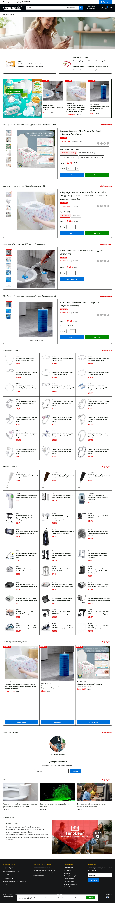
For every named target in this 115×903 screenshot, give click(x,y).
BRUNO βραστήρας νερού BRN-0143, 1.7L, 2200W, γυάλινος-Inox (98, 626)
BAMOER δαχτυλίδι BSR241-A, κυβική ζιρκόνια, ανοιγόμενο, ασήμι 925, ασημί (98, 403)
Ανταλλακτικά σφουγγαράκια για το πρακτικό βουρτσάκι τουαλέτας (99, 108)
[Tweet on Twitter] (104, 143)
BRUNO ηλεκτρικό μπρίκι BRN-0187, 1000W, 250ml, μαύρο (98, 516)
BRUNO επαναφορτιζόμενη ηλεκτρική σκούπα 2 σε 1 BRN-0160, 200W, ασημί (99, 599)
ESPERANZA (19, 472)
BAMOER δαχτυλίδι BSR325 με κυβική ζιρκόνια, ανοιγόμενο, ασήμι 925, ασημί (98, 419)
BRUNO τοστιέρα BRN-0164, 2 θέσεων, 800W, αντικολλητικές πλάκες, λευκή (26, 599)
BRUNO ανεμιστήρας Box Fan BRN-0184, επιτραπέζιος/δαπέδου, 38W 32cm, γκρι (98, 533)
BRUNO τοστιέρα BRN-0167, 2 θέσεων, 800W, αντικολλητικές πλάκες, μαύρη (26, 585)
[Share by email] (108, 143)
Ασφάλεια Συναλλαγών (70, 884)
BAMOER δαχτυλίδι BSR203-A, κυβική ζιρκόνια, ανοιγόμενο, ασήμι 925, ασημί (62, 403)
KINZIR (17, 551)
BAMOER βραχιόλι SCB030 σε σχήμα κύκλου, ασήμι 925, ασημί (26, 373)
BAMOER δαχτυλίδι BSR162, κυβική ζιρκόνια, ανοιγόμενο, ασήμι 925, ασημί (26, 403)
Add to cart (72, 175)
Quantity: (62, 168)
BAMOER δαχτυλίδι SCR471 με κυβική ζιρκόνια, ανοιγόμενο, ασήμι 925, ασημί (62, 451)
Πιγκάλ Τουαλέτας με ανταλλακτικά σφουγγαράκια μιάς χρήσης (53, 107)
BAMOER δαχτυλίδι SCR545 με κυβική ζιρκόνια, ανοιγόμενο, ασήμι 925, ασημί (98, 451)
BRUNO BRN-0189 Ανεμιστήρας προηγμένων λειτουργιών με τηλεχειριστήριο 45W (61, 518)
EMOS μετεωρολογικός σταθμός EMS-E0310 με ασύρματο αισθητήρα (63, 496)
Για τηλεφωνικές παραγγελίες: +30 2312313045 (16, 2)
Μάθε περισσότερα (14, 91)
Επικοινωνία (67, 870)
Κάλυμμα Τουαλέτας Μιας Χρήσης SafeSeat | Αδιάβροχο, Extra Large (90, 685)
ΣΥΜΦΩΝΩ (91, 897)
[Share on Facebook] (98, 143)
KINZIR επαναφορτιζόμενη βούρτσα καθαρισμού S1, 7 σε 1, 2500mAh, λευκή (26, 555)
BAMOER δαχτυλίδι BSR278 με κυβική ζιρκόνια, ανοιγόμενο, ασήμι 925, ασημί (26, 419)
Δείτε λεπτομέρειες (106, 186)
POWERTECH (91, 493)
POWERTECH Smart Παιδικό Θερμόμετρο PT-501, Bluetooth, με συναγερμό (98, 497)
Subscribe (75, 771)
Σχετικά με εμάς (68, 867)
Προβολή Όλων (107, 350)
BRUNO (17, 513)
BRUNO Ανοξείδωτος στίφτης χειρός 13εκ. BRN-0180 (26, 569)
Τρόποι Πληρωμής (69, 881)
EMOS (53, 493)
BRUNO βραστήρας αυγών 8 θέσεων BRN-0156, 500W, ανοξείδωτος (26, 613)
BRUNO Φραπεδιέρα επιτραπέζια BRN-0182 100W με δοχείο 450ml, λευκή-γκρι (97, 555)
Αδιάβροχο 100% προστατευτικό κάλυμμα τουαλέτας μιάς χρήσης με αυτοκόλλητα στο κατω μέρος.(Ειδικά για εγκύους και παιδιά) (76, 108)
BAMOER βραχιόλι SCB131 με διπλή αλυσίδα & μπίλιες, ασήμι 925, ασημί (26, 387)
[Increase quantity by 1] (77, 168)
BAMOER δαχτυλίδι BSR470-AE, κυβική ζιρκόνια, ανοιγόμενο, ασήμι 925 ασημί (98, 435)
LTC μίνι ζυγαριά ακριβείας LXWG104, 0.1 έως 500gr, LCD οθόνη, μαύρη (62, 599)
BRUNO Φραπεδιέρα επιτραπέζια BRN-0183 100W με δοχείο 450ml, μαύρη (61, 555)
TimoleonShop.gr (48, 103)
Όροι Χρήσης (68, 873)
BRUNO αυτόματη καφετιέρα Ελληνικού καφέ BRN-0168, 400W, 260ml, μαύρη (97, 570)
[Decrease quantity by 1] (68, 168)
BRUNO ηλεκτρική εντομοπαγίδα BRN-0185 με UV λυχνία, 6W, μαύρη (63, 532)
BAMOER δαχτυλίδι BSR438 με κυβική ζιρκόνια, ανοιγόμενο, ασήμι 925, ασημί (26, 435)
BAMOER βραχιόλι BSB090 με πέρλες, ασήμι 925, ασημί (62, 359)
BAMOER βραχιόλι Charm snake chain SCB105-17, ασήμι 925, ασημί (98, 359)
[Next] (111, 98)
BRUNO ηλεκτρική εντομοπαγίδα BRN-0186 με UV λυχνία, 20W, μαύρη (27, 532)
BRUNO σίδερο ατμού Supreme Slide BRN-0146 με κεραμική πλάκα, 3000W (26, 626)
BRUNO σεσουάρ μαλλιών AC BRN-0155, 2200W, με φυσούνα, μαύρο (62, 613)
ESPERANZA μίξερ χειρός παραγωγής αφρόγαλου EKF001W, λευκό (27, 476)
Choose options (21, 722)
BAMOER (18, 356)
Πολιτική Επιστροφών (70, 876)
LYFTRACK (18, 493)
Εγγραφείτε (106, 2)
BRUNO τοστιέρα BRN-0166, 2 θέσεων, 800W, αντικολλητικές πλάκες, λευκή (62, 585)
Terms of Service (69, 887)
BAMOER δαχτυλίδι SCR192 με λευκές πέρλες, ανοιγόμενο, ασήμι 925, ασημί (26, 451)
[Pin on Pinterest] (101, 143)
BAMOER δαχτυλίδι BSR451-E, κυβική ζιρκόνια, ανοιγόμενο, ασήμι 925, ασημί (62, 435)
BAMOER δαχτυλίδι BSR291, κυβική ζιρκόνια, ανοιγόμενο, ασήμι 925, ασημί (62, 419)
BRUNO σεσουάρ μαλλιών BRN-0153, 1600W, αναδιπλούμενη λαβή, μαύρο (98, 613)
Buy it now (97, 175)
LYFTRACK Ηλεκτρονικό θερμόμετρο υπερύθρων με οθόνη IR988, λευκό (26, 496)
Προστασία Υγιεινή (8, 14)
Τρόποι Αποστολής (69, 878)
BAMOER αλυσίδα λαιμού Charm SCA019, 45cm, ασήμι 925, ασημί (25, 359)
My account (90, 8)
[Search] (81, 8)
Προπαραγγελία (72, 279)
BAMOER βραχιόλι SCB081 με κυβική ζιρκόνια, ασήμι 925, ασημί (62, 373)
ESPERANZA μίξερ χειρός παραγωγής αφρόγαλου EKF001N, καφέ (63, 476)
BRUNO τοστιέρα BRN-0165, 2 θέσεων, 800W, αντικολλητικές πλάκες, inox (99, 585)
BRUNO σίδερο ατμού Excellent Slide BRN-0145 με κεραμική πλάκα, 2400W (62, 626)
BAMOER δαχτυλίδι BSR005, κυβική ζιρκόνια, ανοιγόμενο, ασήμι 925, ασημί (98, 388)
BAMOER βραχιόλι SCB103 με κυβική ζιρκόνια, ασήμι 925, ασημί (98, 373)
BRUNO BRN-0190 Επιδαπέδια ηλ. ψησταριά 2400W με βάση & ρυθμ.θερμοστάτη (25, 518)
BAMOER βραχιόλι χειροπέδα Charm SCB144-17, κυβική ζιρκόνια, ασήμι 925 (63, 387)
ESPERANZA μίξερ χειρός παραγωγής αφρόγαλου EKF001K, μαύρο (99, 476)
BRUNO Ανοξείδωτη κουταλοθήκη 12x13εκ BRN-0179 (61, 569)
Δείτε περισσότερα (106, 124)
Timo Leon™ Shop (71, 103)
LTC (53, 596)
